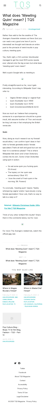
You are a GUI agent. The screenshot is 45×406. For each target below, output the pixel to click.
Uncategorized (34, 29)
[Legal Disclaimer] (30, 363)
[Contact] (23, 363)
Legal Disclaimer (22, 396)
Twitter (22, 368)
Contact (22, 380)
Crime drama (7, 299)
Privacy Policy (22, 388)
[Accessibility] (25, 363)
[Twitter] (15, 363)
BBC (16, 297)
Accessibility (22, 384)
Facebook (22, 372)
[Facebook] (19, 363)
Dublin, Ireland (8, 302)
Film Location (8, 304)
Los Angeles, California (33, 304)
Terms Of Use (23, 392)
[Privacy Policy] (27, 363)
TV (15, 304)
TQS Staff (9, 29)
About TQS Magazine (22, 376)
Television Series (31, 306)
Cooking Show (29, 299)
